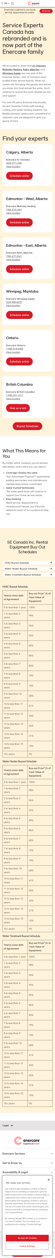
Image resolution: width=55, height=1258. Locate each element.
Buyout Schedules (27, 426)
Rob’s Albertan (31, 69)
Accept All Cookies (27, 1238)
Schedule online (19, 176)
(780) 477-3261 (14, 256)
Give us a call (18, 408)
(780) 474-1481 (14, 209)
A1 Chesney (39, 65)
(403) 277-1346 (14, 163)
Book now (46, 11)
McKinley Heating (12, 69)
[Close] (48, 1179)
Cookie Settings (27, 1246)
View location (13, 166)
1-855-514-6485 (14, 348)
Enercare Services (13, 1153)
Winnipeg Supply (11, 73)
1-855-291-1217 (14, 395)
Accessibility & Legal (15, 1172)
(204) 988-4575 (14, 302)
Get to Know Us (12, 1163)
